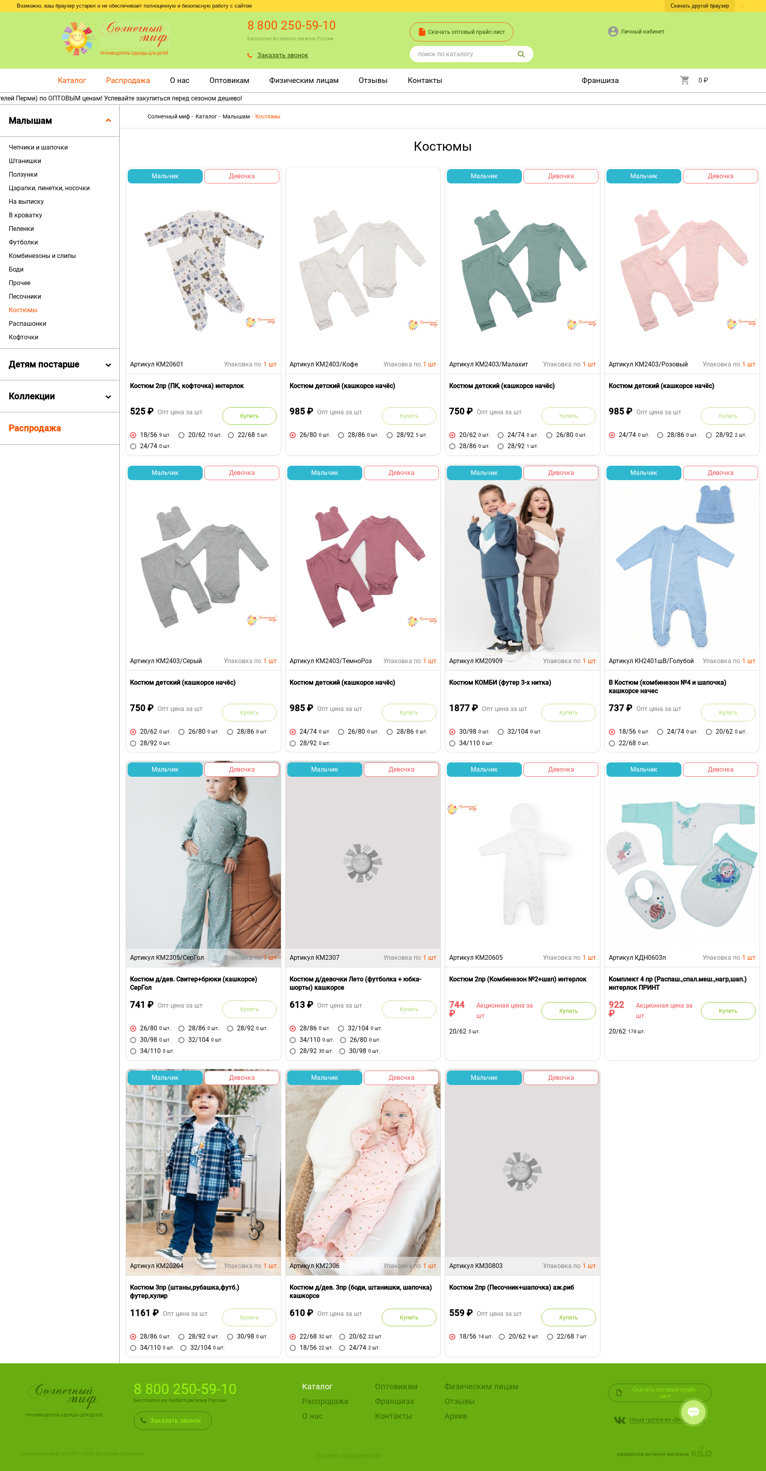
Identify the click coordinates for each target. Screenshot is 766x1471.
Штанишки (25, 161)
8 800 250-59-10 (291, 25)
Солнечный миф (169, 116)
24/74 (148, 446)
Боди (16, 269)
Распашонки (27, 323)
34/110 (469, 743)
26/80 (308, 435)
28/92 (405, 435)
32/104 (517, 731)
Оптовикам (229, 80)
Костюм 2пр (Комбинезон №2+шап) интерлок (517, 979)
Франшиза (600, 80)
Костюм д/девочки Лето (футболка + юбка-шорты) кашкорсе (355, 983)
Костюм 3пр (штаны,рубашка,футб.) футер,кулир (184, 1292)
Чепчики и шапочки (38, 147)
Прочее (19, 283)
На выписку (26, 201)
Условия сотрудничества (349, 1455)
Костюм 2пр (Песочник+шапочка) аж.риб (511, 1287)
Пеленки (21, 228)
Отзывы (373, 80)
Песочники (25, 296)
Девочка (242, 176)
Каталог (72, 80)
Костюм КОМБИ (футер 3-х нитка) (500, 682)
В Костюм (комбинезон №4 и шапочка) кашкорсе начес (668, 687)
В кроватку (25, 215)
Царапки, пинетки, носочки (49, 188)
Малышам (235, 116)
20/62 (196, 435)
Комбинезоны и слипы (42, 256)
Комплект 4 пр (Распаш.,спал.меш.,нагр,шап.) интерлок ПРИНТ (678, 983)
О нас (180, 80)
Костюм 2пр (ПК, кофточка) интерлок (187, 386)
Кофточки (23, 337)
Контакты (425, 80)
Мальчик (165, 176)
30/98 (467, 731)
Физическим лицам (304, 80)
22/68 (246, 435)
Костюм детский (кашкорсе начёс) (342, 386)
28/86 (356, 435)
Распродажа (128, 80)
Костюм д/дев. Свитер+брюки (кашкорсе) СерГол (193, 983)
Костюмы (23, 310)
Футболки (23, 242)
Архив (455, 1416)
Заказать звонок (282, 55)
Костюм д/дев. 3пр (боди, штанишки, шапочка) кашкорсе (361, 1292)
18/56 (148, 435)
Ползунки (23, 174)
